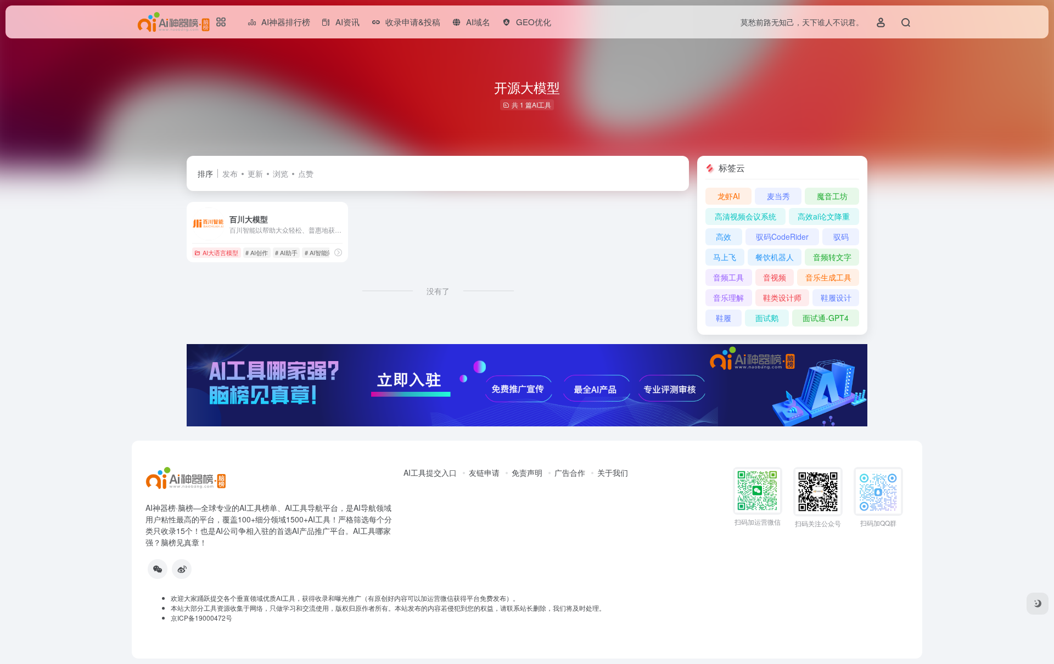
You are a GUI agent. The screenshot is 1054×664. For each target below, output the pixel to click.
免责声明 (527, 472)
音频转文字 (832, 256)
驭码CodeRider (782, 236)
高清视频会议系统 (745, 216)
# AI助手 (286, 252)
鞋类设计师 (782, 297)
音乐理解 (728, 297)
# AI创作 (256, 252)
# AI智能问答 (322, 252)
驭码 (841, 236)
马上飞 (724, 256)
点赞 (305, 173)
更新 (255, 173)
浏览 (280, 173)
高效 (723, 236)
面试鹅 (766, 317)
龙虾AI (728, 195)
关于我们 (612, 472)
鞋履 (723, 317)
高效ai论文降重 (824, 216)
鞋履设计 (836, 297)
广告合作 (569, 472)
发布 (230, 173)
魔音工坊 (832, 195)
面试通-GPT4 (826, 317)
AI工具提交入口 (430, 472)
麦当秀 (778, 195)
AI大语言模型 (220, 252)
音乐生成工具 (828, 277)
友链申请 (484, 472)
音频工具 (728, 277)
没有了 (438, 290)
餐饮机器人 (774, 256)
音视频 (774, 277)
